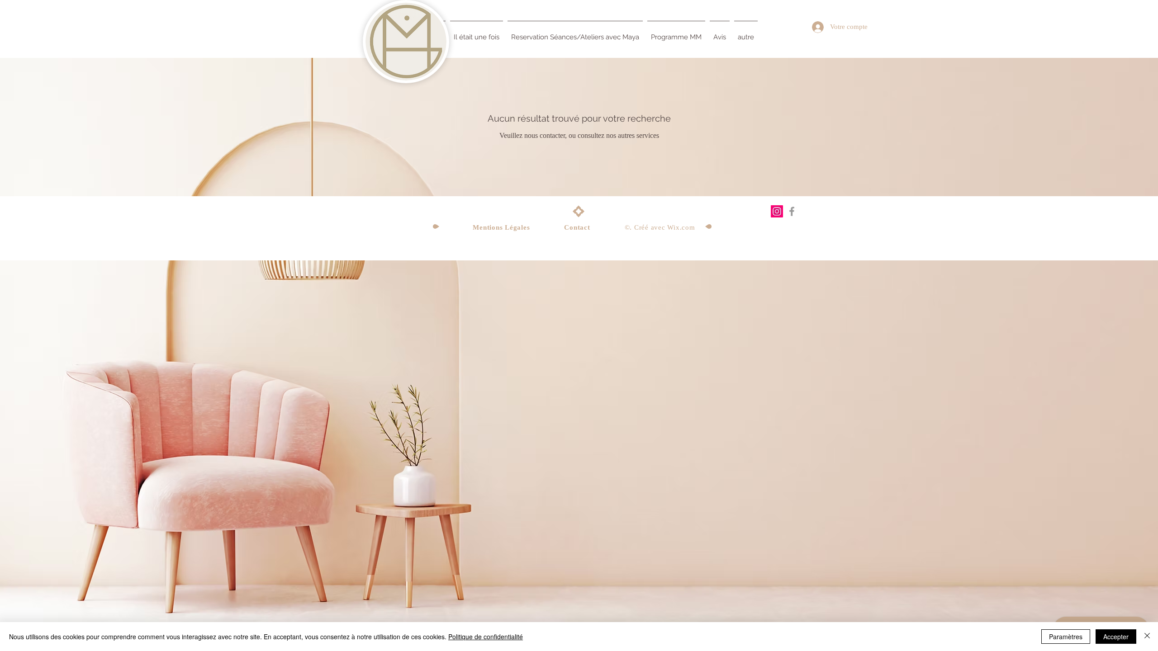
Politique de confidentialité (485, 636)
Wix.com (681, 227)
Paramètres (1065, 636)
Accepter (1116, 636)
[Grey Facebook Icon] (792, 211)
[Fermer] (1147, 636)
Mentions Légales (501, 227)
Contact (577, 227)
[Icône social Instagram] (777, 211)
